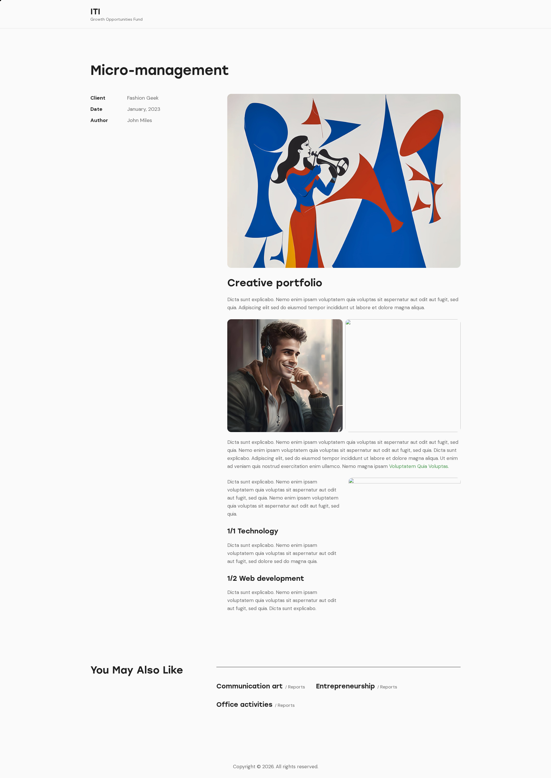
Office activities (244, 705)
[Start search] (456, 15)
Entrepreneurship (345, 686)
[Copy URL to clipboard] (133, 137)
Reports (296, 687)
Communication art (249, 686)
